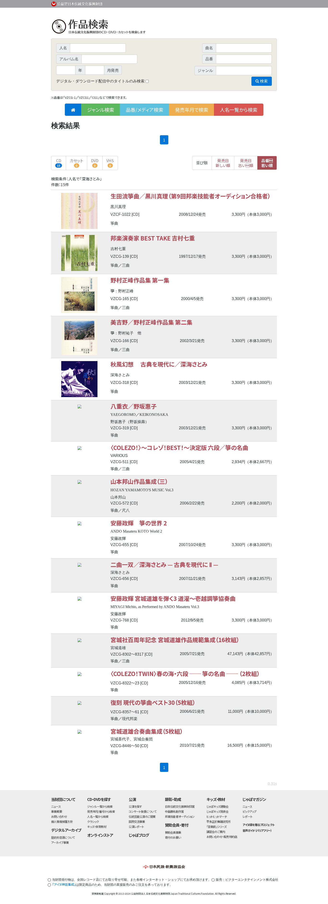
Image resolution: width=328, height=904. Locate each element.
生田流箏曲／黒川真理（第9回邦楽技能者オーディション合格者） (190, 196)
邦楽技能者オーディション (180, 816)
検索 (263, 81)
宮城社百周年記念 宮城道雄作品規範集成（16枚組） (174, 639)
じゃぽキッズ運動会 (218, 806)
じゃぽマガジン (254, 799)
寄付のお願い (173, 837)
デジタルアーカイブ (66, 830)
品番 (267, 163)
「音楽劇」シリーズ (217, 826)
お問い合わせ (263, 3)
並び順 (202, 163)
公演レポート (136, 826)
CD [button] (58, 162)
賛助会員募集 (173, 832)
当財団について (63, 799)
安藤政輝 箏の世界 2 (138, 523)
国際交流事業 (137, 821)
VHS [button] (110, 162)
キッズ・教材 (216, 799)
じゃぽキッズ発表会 (218, 811)
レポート (247, 816)
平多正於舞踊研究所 (219, 821)
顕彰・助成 (173, 799)
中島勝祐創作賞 (174, 811)
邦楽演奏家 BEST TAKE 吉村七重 (152, 238)
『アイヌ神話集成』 (64, 884)
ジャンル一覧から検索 (99, 806)
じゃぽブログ (139, 835)
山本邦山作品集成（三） (139, 481)
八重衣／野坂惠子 (133, 406)
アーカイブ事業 (60, 842)
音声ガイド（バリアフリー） (257, 830)
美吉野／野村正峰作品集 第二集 (151, 322)
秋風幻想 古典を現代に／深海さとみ (158, 364)
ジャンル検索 (100, 109)
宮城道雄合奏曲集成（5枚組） (146, 731)
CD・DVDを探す (99, 799)
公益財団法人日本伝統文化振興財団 (77, 3)
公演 (132, 799)
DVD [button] (94, 162)
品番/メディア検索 (144, 109)
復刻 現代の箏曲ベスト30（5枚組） (152, 702)
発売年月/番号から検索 (101, 811)
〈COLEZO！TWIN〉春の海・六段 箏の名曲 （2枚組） (185, 673)
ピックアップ (249, 811)
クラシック (93, 821)
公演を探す (135, 806)
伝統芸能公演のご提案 (142, 816)
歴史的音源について (63, 837)
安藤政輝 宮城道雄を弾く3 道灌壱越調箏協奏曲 (173, 598)
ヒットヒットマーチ (217, 816)
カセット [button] (76, 162)
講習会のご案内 (216, 832)
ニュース (56, 806)
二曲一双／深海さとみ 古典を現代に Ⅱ (164, 564)
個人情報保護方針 (62, 821)
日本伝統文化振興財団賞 (179, 806)
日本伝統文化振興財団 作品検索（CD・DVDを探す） (164, 27)
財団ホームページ (220, 3)
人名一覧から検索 (238, 109)
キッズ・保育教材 (96, 826)
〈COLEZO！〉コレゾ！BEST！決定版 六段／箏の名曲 (179, 447)
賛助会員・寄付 (176, 825)
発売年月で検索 (191, 109)
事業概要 (239, 3)
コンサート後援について (142, 811)
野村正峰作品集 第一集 (139, 280)
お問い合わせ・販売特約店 (222, 837)
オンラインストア (100, 835)
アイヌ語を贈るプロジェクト (258, 825)
